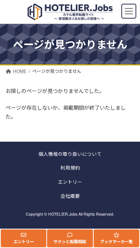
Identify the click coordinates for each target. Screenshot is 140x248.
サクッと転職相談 (69, 241)
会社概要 (70, 196)
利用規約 (70, 168)
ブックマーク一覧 (116, 241)
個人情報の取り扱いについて (70, 154)
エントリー (23, 241)
